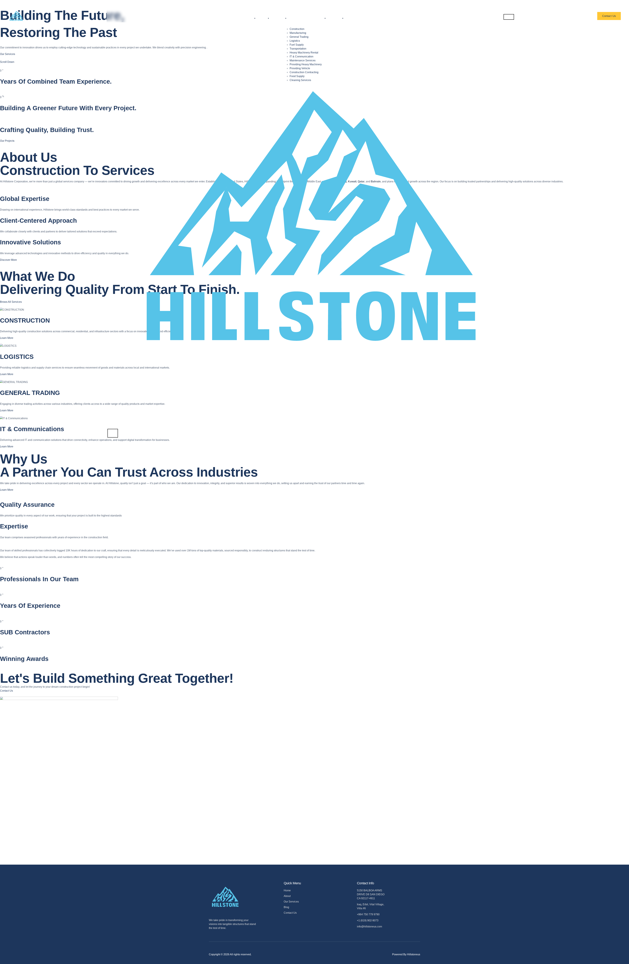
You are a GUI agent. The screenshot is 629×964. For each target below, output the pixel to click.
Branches (336, 18)
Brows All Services (11, 301)
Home (263, 18)
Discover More (8, 259)
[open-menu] (509, 17)
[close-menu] (112, 433)
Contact (352, 18)
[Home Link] (310, 426)
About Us (279, 18)
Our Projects (7, 140)
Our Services (7, 54)
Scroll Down (7, 62)
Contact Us (609, 16)
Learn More (6, 338)
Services (296, 18)
